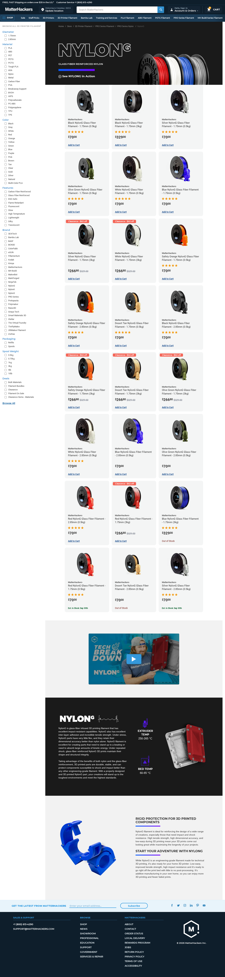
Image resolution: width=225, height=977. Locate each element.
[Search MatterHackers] (160, 9)
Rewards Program (137, 942)
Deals (5, 378)
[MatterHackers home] (18, 10)
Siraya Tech (13, 312)
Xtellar (11, 319)
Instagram (185, 905)
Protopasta (13, 300)
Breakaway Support (17, 89)
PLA (10, 48)
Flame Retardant (16, 203)
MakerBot (12, 274)
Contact (130, 928)
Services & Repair (91, 956)
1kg (10, 362)
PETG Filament (162, 18)
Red (10, 134)
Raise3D (12, 308)
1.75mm (12, 35)
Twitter (178, 905)
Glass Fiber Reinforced (18, 195)
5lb (9, 370)
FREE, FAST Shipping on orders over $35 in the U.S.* (28, 2)
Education (87, 942)
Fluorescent (13, 206)
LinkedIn (191, 905)
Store (69, 26)
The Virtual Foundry (17, 323)
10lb (10, 373)
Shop (83, 924)
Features (7, 187)
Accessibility (133, 965)
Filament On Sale (16, 393)
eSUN (11, 252)
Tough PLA (13, 66)
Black (11, 123)
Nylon (11, 74)
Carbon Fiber (14, 81)
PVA (10, 85)
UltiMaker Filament (17, 330)
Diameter (8, 31)
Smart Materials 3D (17, 315)
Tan (10, 164)
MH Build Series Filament (210, 18)
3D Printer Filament (67, 18)
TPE (10, 115)
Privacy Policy (134, 956)
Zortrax (11, 334)
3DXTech (12, 233)
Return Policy (134, 951)
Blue (10, 149)
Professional (89, 938)
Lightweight (13, 217)
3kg (10, 366)
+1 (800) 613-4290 (83, 2)
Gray (10, 127)
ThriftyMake (14, 326)
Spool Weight (10, 351)
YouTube (204, 905)
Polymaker (13, 304)
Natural (11, 179)
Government (88, 951)
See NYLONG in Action (78, 76)
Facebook (172, 905)
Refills (11, 342)
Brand (6, 230)
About (129, 924)
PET (10, 55)
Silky (10, 221)
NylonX (11, 293)
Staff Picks (34, 18)
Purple (11, 153)
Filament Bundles (16, 386)
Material (7, 44)
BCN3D (11, 245)
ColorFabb (13, 248)
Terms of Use (133, 961)
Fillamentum (14, 256)
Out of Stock (168, 541)
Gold (10, 172)
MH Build (12, 271)
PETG (11, 59)
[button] (56, 9)
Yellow (11, 142)
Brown (11, 160)
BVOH (11, 92)
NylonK (11, 289)
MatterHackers (15, 267)
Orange (11, 138)
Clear (10, 168)
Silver (10, 175)
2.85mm (12, 39)
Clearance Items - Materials (21, 397)
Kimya (11, 263)
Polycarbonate (15, 100)
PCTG (11, 63)
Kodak (11, 259)
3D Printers (48, 18)
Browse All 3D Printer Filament (21, 26)
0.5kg (10, 355)
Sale (23, 18)
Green (11, 146)
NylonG (11, 286)
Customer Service (65, 2)
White (11, 131)
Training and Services (106, 18)
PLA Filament (127, 18)
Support (86, 947)
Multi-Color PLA (15, 183)
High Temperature (16, 214)
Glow (10, 210)
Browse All (8, 403)
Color (5, 119)
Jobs (128, 947)
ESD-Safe (12, 199)
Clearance (13, 389)
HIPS (10, 96)
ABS (10, 51)
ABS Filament (145, 18)
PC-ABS (11, 103)
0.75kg (11, 358)
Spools (11, 346)
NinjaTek (12, 282)
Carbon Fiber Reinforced (19, 191)
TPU (10, 111)
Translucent (13, 225)
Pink (10, 157)
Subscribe (134, 905)
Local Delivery (135, 938)
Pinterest (198, 905)
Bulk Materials (15, 382)
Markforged (13, 278)
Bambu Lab (86, 18)
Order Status (134, 933)
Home (61, 26)
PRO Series (13, 297)
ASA (10, 70)
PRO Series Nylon (125, 26)
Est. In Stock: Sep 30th (78, 608)
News (83, 928)
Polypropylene (14, 107)
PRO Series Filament (184, 18)
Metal (11, 77)
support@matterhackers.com (33, 928)
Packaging (8, 338)
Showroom (88, 933)
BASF (10, 241)
